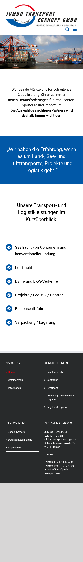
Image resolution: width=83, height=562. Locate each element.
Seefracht (52, 380)
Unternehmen (15, 380)
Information (14, 387)
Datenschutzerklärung (20, 439)
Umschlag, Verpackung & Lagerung (60, 397)
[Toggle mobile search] (67, 29)
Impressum (14, 447)
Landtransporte (55, 372)
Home (11, 372)
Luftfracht (52, 387)
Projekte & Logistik (57, 407)
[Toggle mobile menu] (75, 29)
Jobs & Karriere (16, 431)
